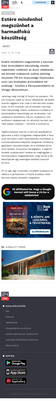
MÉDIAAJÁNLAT (12, 346)
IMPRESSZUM (11, 323)
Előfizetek (41, 2)
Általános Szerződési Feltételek (22, 340)
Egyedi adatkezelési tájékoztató (22, 334)
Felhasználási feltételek (18, 328)
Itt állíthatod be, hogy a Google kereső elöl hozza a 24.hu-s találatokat (31, 192)
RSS (7, 311)
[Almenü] (15, 2)
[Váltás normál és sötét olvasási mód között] (22, 2)
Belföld (16, 8)
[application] (28, 265)
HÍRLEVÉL (10, 317)
